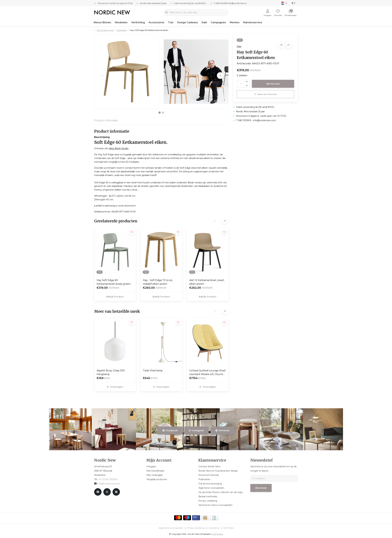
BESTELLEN (273, 84)
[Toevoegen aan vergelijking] (288, 45)
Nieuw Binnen (102, 22)
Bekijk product (115, 296)
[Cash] (205, 517)
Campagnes (218, 22)
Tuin (170, 22)
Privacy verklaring (196, 528)
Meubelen (121, 22)
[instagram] (107, 492)
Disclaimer (214, 528)
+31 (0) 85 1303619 (107, 479)
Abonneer (261, 488)
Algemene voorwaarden (171, 528)
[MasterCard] (178, 517)
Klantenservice (252, 22)
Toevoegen (116, 386)
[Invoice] (214, 517)
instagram (198, 430)
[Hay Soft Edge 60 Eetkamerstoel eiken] (126, 71)
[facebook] (98, 492)
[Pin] (196, 517)
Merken (234, 22)
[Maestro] (187, 517)
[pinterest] (116, 492)
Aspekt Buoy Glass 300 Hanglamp (111, 372)
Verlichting (138, 22)
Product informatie (106, 120)
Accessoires (156, 22)
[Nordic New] (112, 12)
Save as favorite (267, 94)
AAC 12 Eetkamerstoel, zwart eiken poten (206, 282)
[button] (159, 112)
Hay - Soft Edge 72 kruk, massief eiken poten (158, 282)
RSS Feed (229, 528)
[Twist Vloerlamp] (161, 342)
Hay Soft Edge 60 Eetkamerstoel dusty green (113, 282)
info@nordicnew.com (108, 483)
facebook (172, 430)
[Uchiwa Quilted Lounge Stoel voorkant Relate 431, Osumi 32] (207, 342)
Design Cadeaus (187, 22)
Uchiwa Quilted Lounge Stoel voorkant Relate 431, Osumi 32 (207, 372)
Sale (204, 22)
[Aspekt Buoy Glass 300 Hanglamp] (115, 342)
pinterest (224, 430)
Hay (239, 46)
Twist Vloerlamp (153, 370)
